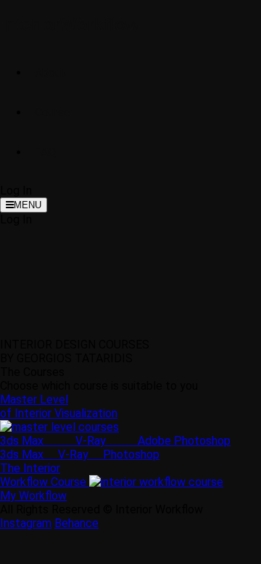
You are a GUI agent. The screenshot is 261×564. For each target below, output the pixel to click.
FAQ (45, 152)
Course (52, 112)
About (50, 73)
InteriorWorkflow (69, 24)
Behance (76, 523)
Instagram (25, 523)
